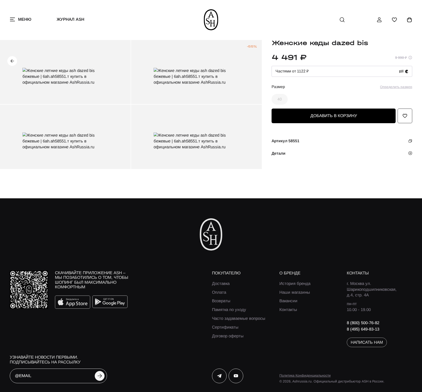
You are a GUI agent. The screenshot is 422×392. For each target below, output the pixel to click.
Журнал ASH (70, 19)
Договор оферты (227, 336)
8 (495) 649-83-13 (363, 329)
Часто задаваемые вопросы (238, 318)
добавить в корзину (333, 115)
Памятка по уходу (229, 309)
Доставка (221, 283)
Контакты (288, 309)
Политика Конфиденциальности (305, 375)
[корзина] (409, 19)
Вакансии (288, 301)
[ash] (211, 19)
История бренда (294, 283)
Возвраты (221, 301)
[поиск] (342, 19)
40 (279, 99)
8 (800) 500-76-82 (363, 323)
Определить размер (396, 87)
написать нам (367, 342)
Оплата (219, 292)
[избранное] (394, 19)
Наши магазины (294, 292)
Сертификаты (225, 327)
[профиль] (379, 19)
